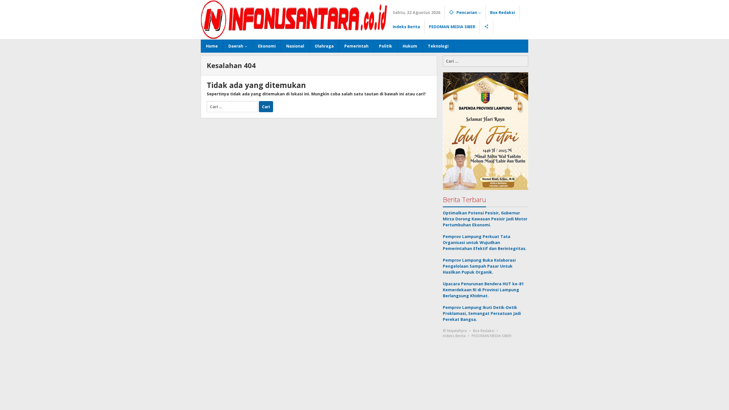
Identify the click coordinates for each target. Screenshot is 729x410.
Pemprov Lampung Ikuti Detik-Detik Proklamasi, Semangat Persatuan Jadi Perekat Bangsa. (482, 313)
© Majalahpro (455, 330)
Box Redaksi (483, 330)
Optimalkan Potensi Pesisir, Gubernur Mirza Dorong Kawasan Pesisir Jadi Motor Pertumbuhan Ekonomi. (485, 218)
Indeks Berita (454, 335)
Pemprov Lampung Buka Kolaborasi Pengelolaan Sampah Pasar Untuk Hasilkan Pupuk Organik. (479, 266)
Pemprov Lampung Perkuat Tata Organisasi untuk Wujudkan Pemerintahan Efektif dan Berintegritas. (485, 242)
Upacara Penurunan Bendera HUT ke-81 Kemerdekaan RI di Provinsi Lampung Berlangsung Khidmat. (483, 289)
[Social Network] (486, 27)
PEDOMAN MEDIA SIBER (491, 335)
